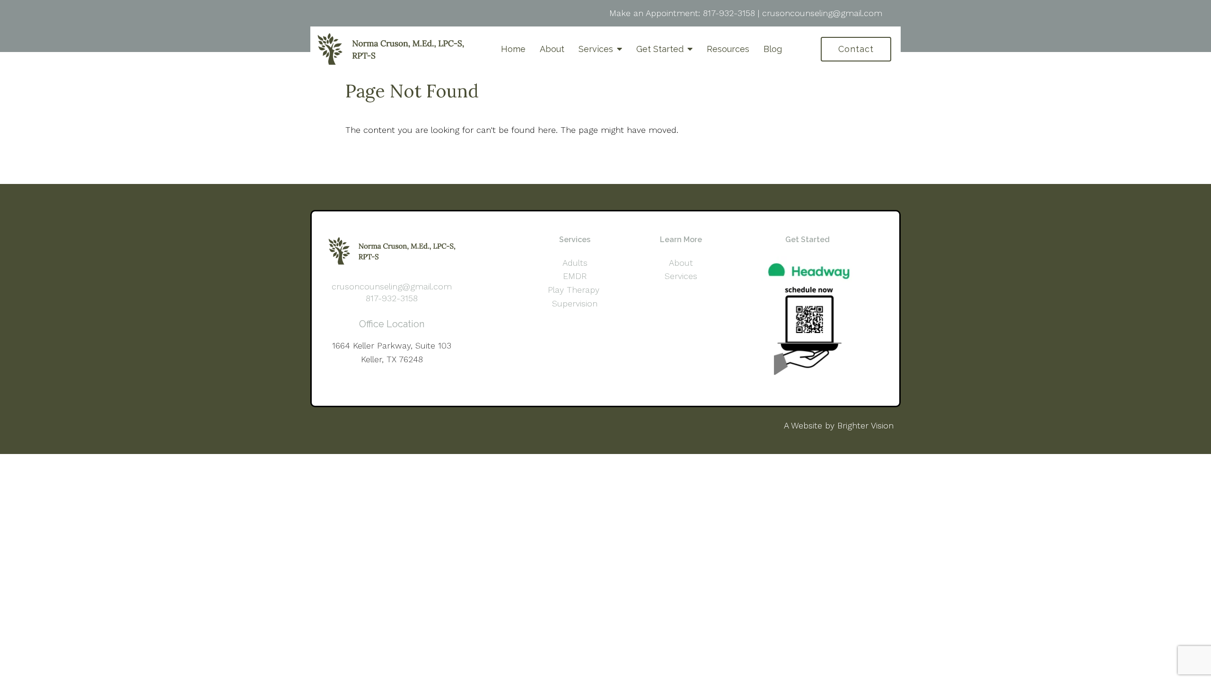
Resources (728, 49)
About (552, 49)
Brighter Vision (865, 425)
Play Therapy (575, 290)
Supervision (574, 303)
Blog (772, 49)
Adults (575, 263)
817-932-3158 (729, 13)
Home (513, 49)
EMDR (575, 276)
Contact (856, 49)
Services (596, 49)
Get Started (660, 49)
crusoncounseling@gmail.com (822, 13)
